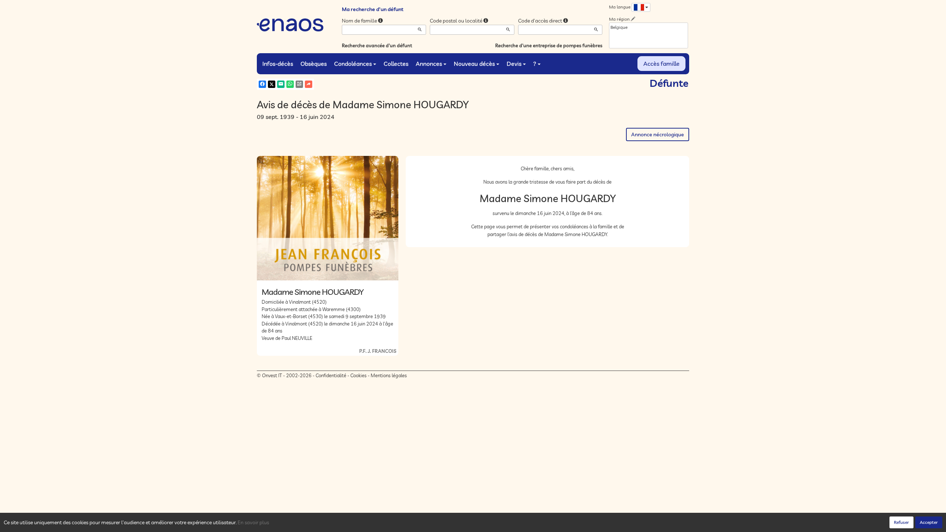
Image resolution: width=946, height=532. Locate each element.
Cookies (358, 375)
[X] (271, 84)
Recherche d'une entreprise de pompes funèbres (548, 45)
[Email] (281, 84)
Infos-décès (277, 63)
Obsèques (313, 63)
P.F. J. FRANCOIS (378, 351)
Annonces (429, 63)
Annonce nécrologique (657, 134)
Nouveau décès (474, 63)
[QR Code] (299, 84)
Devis (514, 63)
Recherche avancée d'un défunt (377, 45)
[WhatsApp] (290, 84)
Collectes (396, 63)
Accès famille (661, 63)
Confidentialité (331, 375)
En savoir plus (253, 522)
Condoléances (353, 63)
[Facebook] (262, 84)
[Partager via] (308, 84)
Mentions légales (389, 375)
